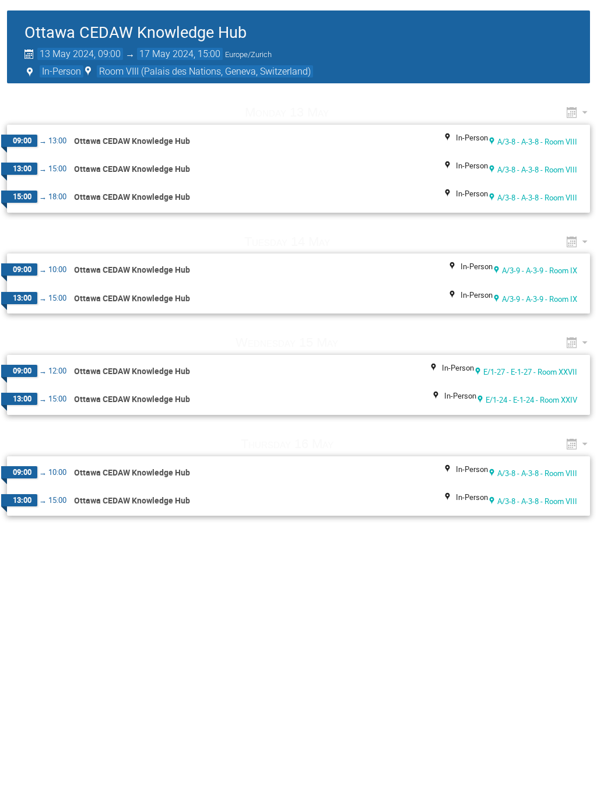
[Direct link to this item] (345, 112)
